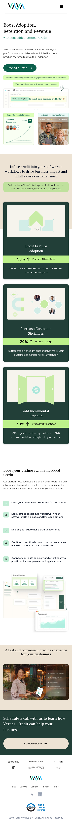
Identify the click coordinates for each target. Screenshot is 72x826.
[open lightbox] (36, 682)
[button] (61, 6)
